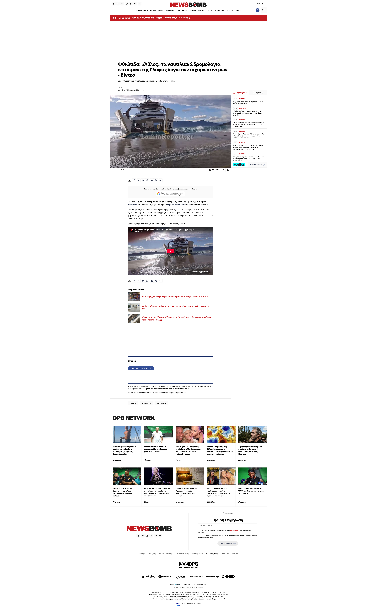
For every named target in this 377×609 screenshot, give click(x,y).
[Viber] (122, 3)
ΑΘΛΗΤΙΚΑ (193, 10)
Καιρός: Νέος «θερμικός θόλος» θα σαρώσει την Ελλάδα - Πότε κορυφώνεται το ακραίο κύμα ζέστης (219, 450)
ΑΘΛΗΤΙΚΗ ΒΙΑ (161, 403)
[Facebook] (114, 3)
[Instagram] (127, 3)
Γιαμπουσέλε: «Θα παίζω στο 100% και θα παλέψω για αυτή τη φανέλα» (251, 490)
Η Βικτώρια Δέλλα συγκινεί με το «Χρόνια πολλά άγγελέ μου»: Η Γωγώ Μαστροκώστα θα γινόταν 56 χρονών (188, 450)
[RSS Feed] (139, 3)
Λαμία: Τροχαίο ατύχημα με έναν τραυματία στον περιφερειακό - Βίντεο (174, 296)
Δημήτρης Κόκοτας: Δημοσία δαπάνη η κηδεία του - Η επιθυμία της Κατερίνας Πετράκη (250, 450)
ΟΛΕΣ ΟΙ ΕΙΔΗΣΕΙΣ (142, 10)
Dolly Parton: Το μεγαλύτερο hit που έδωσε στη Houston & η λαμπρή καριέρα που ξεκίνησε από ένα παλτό (157, 492)
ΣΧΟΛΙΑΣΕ (215, 170)
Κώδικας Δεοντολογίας (182, 553)
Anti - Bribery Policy (212, 553)
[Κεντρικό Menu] (264, 10)
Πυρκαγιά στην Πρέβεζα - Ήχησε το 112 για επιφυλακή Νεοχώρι (161, 17)
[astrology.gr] (196, 577)
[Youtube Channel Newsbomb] (135, 3)
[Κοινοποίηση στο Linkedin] (152, 180)
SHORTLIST (230, 10)
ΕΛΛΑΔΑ (153, 10)
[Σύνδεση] (257, 10)
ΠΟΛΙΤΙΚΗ (161, 10)
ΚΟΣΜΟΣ (184, 10)
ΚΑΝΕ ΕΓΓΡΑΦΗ (226, 543)
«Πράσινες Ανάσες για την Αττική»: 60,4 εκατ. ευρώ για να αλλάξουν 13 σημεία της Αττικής (247, 113)
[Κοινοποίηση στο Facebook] (134, 180)
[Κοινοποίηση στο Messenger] (143, 180)
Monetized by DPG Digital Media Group (195, 584)
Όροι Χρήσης (152, 553)
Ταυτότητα (142, 553)
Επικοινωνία (225, 553)
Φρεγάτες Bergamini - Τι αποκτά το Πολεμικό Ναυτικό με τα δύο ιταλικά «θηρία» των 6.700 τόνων (248, 159)
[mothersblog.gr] (212, 577)
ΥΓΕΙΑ (178, 10)
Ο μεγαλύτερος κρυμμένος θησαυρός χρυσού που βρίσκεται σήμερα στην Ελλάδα (186, 492)
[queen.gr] (180, 577)
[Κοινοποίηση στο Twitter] (138, 180)
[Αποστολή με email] (160, 180)
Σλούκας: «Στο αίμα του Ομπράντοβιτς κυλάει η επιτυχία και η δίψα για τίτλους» (122, 492)
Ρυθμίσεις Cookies (197, 553)
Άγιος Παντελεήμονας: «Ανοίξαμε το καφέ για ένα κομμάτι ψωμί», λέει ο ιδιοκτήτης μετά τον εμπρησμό (248, 124)
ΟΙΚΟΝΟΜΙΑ (170, 10)
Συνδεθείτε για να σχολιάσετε (141, 368)
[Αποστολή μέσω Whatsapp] (147, 180)
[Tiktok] (131, 3)
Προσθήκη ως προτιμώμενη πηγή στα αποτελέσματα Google (172, 194)
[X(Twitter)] (118, 3)
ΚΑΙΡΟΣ (210, 10)
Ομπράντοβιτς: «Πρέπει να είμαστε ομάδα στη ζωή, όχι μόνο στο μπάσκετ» (155, 449)
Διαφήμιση (235, 553)
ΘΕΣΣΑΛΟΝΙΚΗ (146, 403)
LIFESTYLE (201, 10)
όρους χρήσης (234, 530)
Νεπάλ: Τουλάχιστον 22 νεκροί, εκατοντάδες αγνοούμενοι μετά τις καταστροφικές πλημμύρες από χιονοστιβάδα (248, 147)
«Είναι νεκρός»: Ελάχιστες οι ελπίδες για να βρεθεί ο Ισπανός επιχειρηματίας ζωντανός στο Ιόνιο (124, 450)
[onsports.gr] (164, 577)
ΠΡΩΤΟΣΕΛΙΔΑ (219, 10)
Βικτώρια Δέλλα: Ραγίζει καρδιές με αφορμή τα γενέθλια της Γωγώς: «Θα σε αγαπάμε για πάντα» (218, 492)
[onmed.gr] (228, 577)
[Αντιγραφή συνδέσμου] (223, 170)
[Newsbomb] (149, 529)
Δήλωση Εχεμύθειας (165, 553)
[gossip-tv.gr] (148, 577)
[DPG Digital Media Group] (188, 564)
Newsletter (144, 393)
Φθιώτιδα (132, 204)
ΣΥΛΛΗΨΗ (133, 403)
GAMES (238, 10)
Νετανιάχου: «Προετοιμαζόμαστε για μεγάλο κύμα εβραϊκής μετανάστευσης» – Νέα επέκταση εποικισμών (248, 136)
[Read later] (228, 170)
